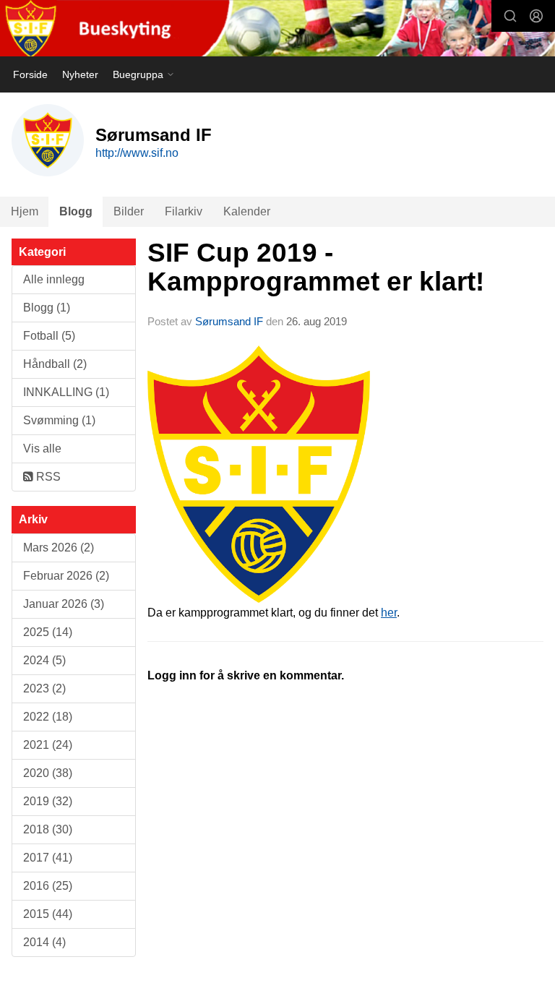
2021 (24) (47, 745)
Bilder (128, 211)
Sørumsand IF (229, 321)
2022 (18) (47, 717)
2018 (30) (47, 829)
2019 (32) (47, 801)
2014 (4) (44, 942)
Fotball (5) (49, 336)
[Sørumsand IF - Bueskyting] (277, 29)
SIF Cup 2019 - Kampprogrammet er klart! (315, 267)
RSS (47, 477)
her (389, 612)
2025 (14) (47, 632)
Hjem (24, 211)
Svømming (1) (59, 420)
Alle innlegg (54, 279)
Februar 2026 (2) (66, 576)
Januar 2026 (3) (63, 604)
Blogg (75, 211)
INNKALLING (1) (66, 392)
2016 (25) (47, 886)
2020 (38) (47, 773)
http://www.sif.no (136, 153)
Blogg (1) (46, 307)
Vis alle (42, 448)
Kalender (246, 211)
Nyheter (80, 74)
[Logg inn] (536, 16)
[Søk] (510, 16)
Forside (30, 74)
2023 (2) (44, 688)
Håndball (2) (55, 364)
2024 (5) (44, 660)
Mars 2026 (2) (58, 547)
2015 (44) (47, 914)
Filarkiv (183, 211)
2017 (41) (47, 857)
